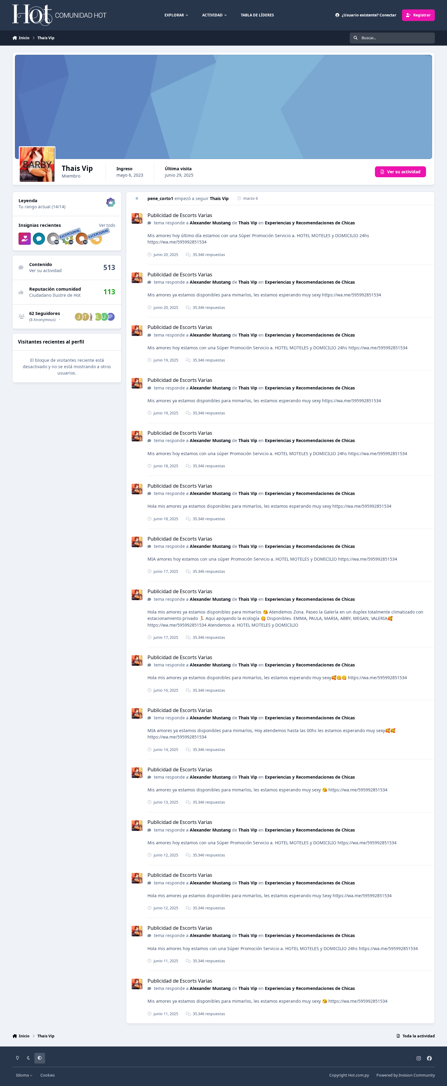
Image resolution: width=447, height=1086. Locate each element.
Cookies (47, 1075)
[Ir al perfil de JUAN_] (79, 317)
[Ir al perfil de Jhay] (104, 317)
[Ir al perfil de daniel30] (91, 317)
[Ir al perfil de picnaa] (111, 317)
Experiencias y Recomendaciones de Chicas (310, 223)
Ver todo (107, 225)
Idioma (23, 1075)
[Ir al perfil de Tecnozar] (85, 317)
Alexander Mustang (210, 223)
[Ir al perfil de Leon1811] (98, 317)
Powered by (405, 1075)
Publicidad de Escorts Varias (179, 215)
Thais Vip (219, 198)
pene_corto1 (160, 198)
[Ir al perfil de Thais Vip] (137, 218)
